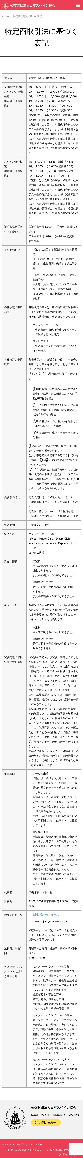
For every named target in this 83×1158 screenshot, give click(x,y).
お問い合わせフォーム (46, 914)
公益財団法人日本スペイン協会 (32, 5)
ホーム (5, 16)
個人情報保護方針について (65, 1150)
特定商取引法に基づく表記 (26, 1150)
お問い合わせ (47, 1122)
